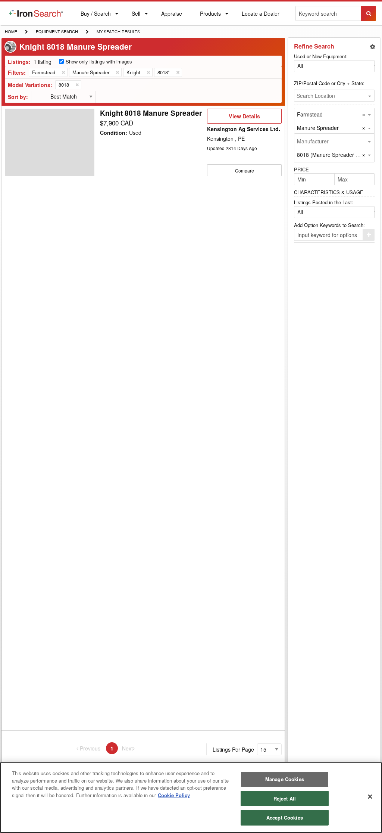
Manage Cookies (284, 779)
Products (210, 15)
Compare (244, 170)
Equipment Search (56, 32)
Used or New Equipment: (321, 56)
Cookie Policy (174, 795)
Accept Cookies (284, 817)
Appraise (171, 15)
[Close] (370, 797)
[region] (191, 797)
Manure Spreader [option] (318, 127)
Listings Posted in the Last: (323, 202)
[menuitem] (36, 13)
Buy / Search (95, 17)
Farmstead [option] (310, 114)
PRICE (301, 169)
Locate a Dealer (260, 17)
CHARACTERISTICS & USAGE (328, 192)
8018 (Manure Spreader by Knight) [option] (338, 154)
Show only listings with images (99, 61)
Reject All (284, 798)
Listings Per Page (233, 749)
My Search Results (118, 32)
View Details (244, 118)
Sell (135, 15)
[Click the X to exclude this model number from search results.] (76, 85)
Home (10, 31)
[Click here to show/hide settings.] (372, 47)
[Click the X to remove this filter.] (63, 72)
